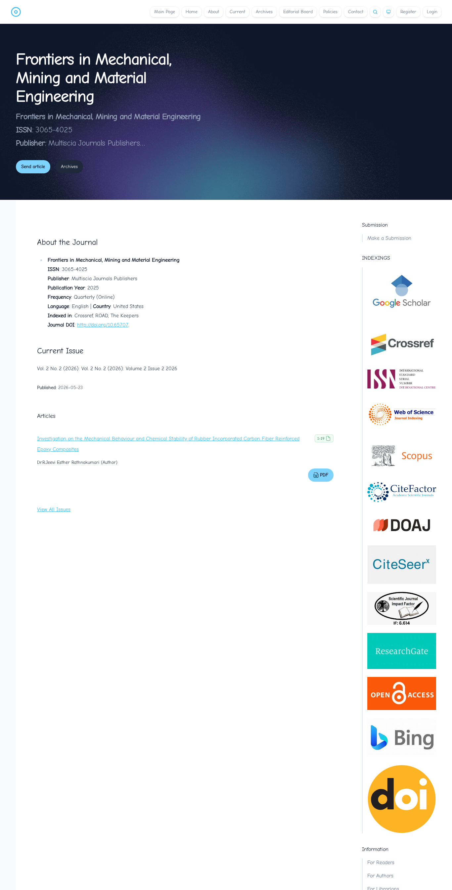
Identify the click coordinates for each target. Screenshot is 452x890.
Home (192, 12)
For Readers (380, 863)
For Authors (380, 876)
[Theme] (388, 12)
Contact (355, 12)
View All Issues (53, 509)
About (213, 12)
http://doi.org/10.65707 (102, 325)
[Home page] (16, 12)
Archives (264, 12)
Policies (330, 12)
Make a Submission (389, 238)
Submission (375, 225)
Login (432, 12)
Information (375, 849)
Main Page (164, 12)
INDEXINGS (376, 258)
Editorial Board (298, 12)
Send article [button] (33, 166)
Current (237, 12)
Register (408, 12)
